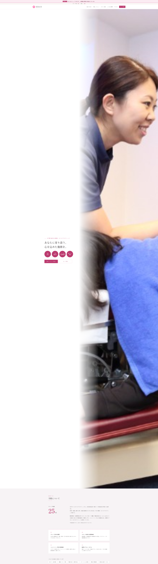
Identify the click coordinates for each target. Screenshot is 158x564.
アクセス (116, 6)
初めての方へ (89, 6)
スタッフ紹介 (103, 6)
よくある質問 (110, 6)
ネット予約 (122, 6)
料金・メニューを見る (51, 261)
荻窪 (81, 3)
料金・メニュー (96, 6)
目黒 (78, 3)
